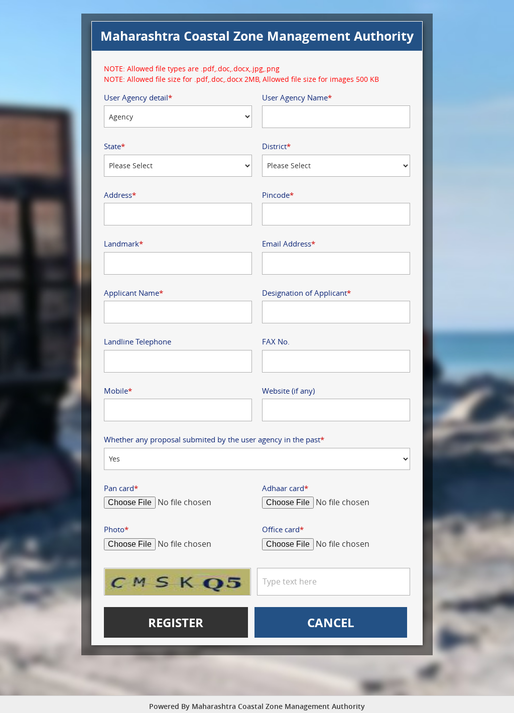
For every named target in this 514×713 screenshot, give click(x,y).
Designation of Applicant (306, 293)
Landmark (123, 244)
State (114, 146)
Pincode (278, 195)
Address (120, 195)
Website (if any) (288, 391)
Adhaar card (285, 488)
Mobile (118, 391)
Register (175, 622)
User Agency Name (297, 97)
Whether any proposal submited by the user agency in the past (214, 439)
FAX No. (276, 341)
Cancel (330, 622)
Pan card (121, 488)
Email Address (288, 244)
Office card (283, 529)
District (276, 146)
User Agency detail (138, 97)
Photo (116, 529)
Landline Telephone (137, 341)
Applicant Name (133, 293)
